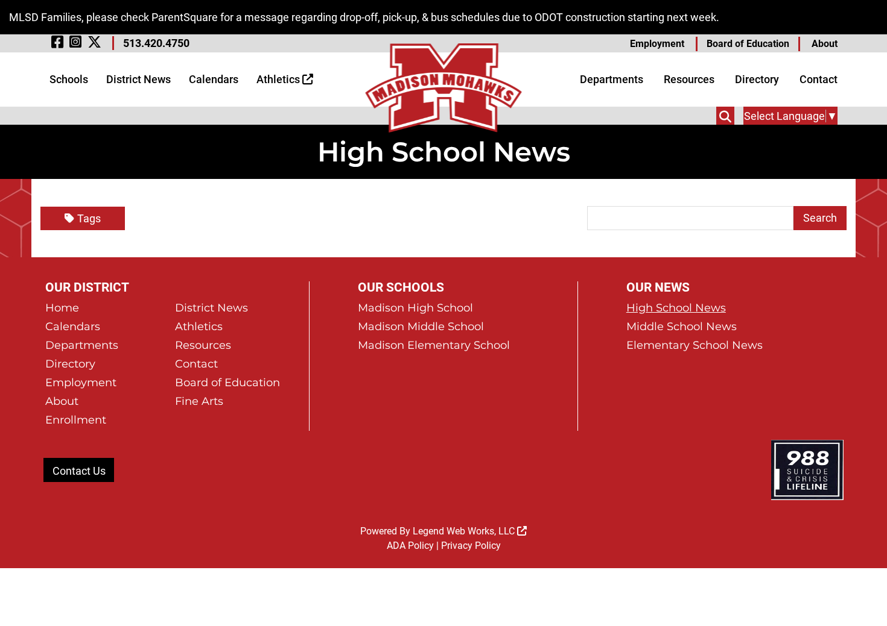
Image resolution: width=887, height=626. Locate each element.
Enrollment (75, 420)
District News (138, 79)
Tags (89, 218)
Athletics (279, 79)
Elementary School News (694, 345)
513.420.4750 (156, 43)
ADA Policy (410, 545)
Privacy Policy (471, 545)
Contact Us (79, 471)
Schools (68, 79)
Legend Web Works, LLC (465, 531)
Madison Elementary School (434, 345)
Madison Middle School (421, 326)
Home (62, 308)
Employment (657, 43)
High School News (676, 308)
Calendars (213, 79)
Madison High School (415, 308)
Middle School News (681, 326)
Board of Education (748, 43)
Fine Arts (199, 401)
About (825, 43)
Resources (689, 79)
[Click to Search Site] (725, 116)
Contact (819, 79)
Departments (611, 79)
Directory (757, 79)
